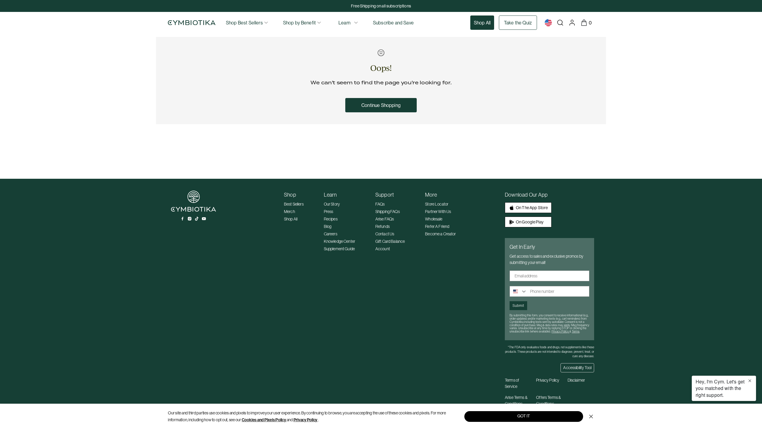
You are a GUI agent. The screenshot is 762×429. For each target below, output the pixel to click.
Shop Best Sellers (244, 23)
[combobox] (518, 291)
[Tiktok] (196, 218)
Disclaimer (576, 380)
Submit (518, 305)
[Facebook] (182, 218)
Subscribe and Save (393, 23)
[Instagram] (189, 218)
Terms (576, 331)
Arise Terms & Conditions (516, 400)
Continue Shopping (381, 105)
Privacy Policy (305, 419)
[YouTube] (204, 218)
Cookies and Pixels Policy (264, 419)
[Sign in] (572, 23)
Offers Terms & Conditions (548, 400)
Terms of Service (512, 383)
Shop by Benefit (299, 23)
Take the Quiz (518, 23)
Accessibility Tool (577, 367)
